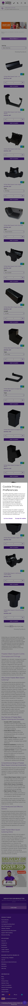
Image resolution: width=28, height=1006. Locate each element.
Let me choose (8, 518)
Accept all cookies (20, 518)
